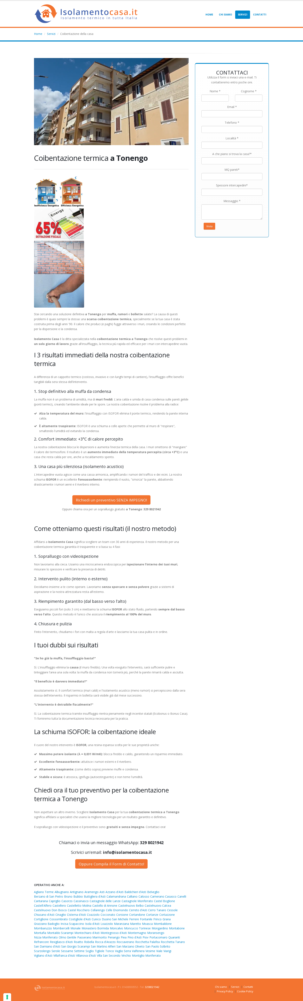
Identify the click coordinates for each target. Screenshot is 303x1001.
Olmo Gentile (67, 937)
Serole (56, 951)
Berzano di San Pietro (48, 896)
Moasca (147, 924)
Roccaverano (125, 942)
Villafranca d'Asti (64, 955)
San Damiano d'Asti (47, 946)
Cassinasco (81, 901)
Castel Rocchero (79, 910)
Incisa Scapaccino (72, 924)
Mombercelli (61, 928)
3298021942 (152, 987)
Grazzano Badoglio (47, 924)
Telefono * (232, 122)
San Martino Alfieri (103, 946)
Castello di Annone (104, 905)
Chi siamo (225, 14)
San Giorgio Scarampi (75, 946)
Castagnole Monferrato (137, 901)
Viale (159, 951)
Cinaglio (60, 915)
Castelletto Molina (79, 905)
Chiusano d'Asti (44, 915)
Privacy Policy (225, 991)
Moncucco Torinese (137, 928)
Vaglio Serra (123, 951)
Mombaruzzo (43, 928)
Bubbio (78, 896)
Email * (232, 107)
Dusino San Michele (115, 919)
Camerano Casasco (163, 896)
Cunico (96, 919)
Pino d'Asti (135, 937)
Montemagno (137, 933)
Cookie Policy (245, 991)
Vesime (150, 951)
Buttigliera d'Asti (95, 896)
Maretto (135, 924)
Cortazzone (167, 915)
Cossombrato (58, 919)
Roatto (78, 942)
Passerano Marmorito (92, 937)
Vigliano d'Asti (43, 955)
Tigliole (99, 951)
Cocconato (108, 915)
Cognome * (249, 91)
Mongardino (160, 928)
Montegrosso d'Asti (114, 933)
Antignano (76, 892)
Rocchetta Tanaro (173, 942)
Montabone (177, 928)
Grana (167, 919)
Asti (102, 892)
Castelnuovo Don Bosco (50, 910)
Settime (79, 951)
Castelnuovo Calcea (158, 905)
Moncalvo (116, 928)
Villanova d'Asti (86, 955)
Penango (114, 937)
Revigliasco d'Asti (61, 942)
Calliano (132, 896)
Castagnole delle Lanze (105, 901)
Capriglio (54, 901)
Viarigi (167, 951)
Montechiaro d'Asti (87, 933)
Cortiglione (41, 919)
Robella (89, 942)
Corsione (122, 915)
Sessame (67, 951)
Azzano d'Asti (114, 892)
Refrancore (41, 942)
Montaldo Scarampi (60, 933)
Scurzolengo (42, 951)
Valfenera (138, 951)
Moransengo (155, 933)
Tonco (109, 951)
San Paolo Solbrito (158, 946)
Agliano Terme (44, 892)
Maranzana (121, 924)
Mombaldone (163, 924)
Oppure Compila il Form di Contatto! (111, 863)
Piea (124, 937)
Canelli (181, 896)
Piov (145, 937)
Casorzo (67, 901)
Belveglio (153, 892)
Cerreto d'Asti (138, 910)
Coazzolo (93, 915)
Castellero (59, 905)
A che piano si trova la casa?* (232, 154)
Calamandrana (116, 896)
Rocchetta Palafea (147, 942)
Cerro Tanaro (157, 910)
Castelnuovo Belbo (131, 905)
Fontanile (146, 919)
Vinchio (126, 955)
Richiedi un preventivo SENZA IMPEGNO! (111, 500)
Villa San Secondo (108, 955)
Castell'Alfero (43, 905)
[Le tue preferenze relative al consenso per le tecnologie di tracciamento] (7, 997)
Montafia (40, 933)
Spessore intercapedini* (232, 185)
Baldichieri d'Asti (135, 892)
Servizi (242, 14)
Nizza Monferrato (46, 937)
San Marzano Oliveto (130, 946)
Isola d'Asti (92, 924)
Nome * (215, 91)
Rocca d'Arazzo (105, 942)
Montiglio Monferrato (146, 955)
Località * (231, 138)
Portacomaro (158, 937)
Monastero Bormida (95, 928)
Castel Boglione (164, 901)
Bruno (68, 896)
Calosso (144, 896)
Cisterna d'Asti (76, 915)
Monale (75, 928)
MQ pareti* (232, 170)
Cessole (172, 910)
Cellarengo (98, 910)
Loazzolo (107, 924)
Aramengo (92, 892)
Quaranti (174, 937)
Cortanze (152, 915)
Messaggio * (232, 201)
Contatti (259, 14)
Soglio (90, 951)
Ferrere (134, 919)
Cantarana (41, 901)
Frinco (157, 919)
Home (209, 14)
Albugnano (62, 892)
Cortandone (137, 915)
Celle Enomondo (117, 910)
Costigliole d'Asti (80, 919)
